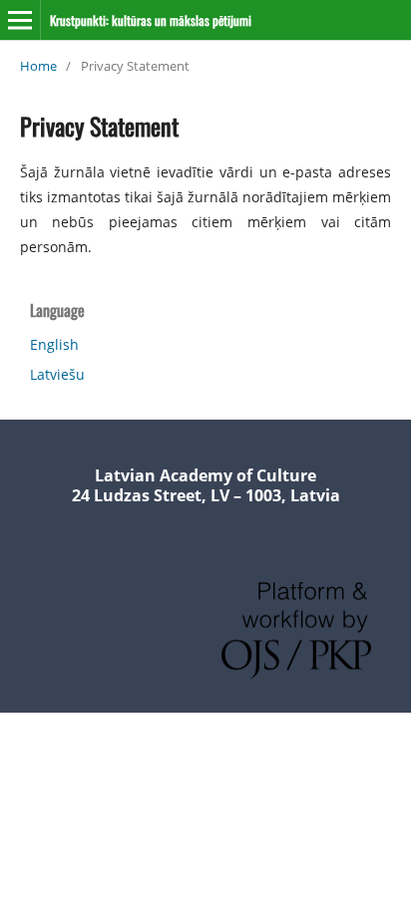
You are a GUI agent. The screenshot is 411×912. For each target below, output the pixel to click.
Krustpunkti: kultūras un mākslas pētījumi (150, 20)
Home (38, 66)
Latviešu (57, 374)
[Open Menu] (20, 20)
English (54, 344)
